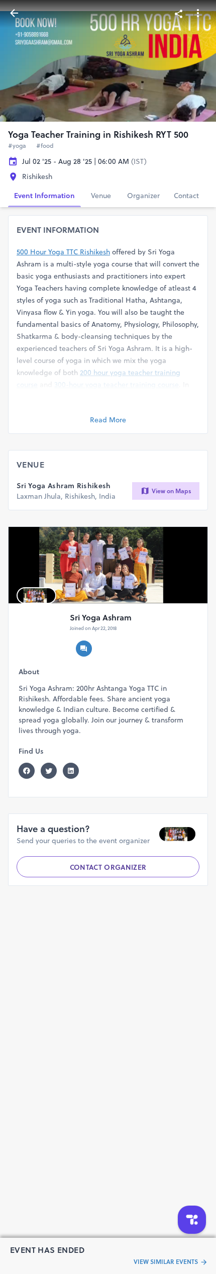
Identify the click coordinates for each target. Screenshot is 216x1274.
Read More (108, 420)
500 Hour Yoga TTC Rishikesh (63, 252)
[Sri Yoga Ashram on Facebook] (30, 771)
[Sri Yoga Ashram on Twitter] (52, 771)
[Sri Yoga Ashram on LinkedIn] (74, 771)
